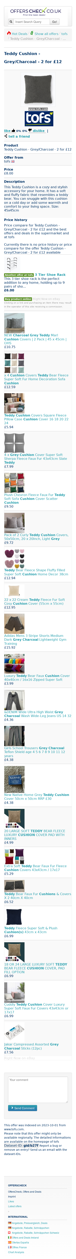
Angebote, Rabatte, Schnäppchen (30, 1227)
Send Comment (24, 1108)
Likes (11, 1201)
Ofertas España (20, 1242)
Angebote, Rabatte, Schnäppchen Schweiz (35, 1232)
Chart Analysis (16, 1252)
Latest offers (14, 1206)
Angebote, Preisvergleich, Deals (29, 1223)
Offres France (19, 1247)
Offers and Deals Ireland (25, 1237)
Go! (54, 22)
